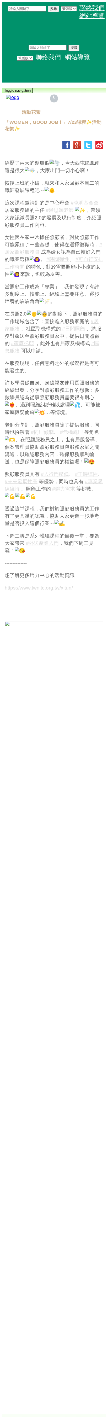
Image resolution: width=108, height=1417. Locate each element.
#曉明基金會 (85, 203)
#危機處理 (71, 432)
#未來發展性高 (21, 481)
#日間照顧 (73, 328)
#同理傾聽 (42, 432)
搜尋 (53, 9)
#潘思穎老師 (60, 210)
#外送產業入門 (42, 543)
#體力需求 (63, 489)
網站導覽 (92, 15)
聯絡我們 (92, 7)
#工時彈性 (86, 474)
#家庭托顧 (22, 343)
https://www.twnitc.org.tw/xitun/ (39, 588)
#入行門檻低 (55, 474)
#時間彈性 (57, 259)
